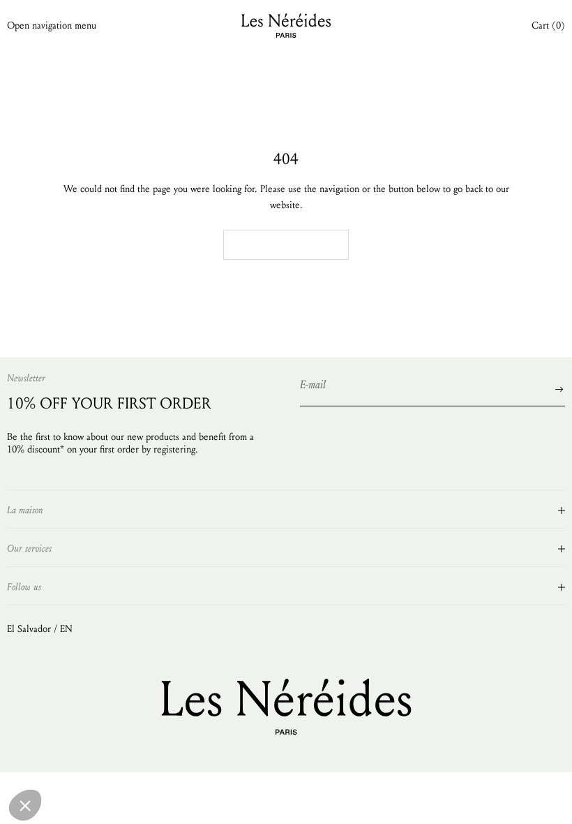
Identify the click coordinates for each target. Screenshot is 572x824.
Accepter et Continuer (118, 747)
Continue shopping (286, 244)
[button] (25, 805)
